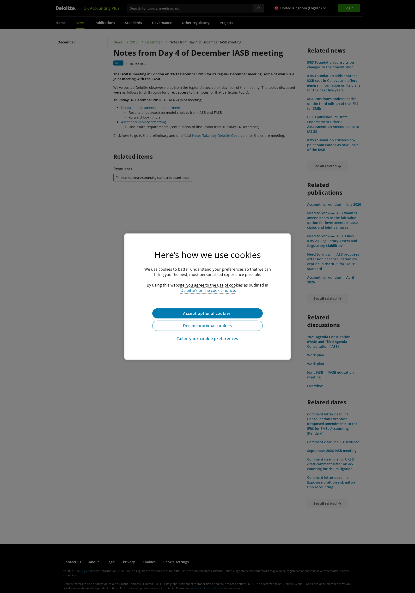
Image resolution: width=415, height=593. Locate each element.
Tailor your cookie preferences (207, 338)
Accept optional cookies (207, 313)
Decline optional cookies (207, 325)
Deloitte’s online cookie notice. (208, 290)
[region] (207, 296)
